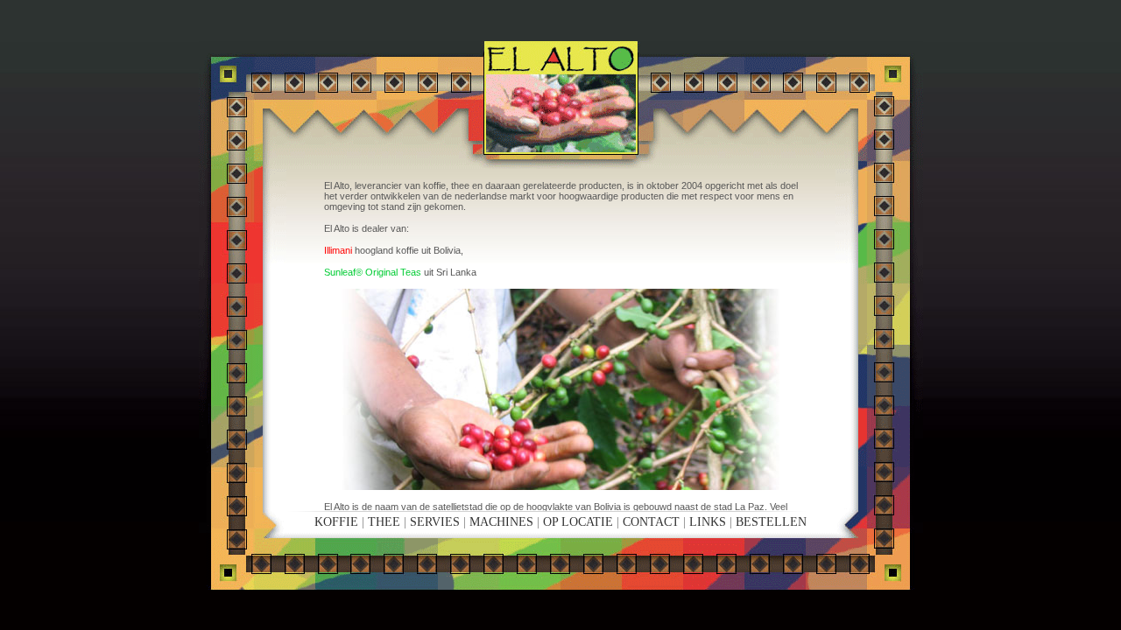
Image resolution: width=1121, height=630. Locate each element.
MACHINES (501, 521)
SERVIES (435, 521)
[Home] (560, 97)
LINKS (707, 521)
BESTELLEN (771, 521)
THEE (384, 521)
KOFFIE (336, 521)
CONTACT (651, 521)
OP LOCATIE (578, 521)
